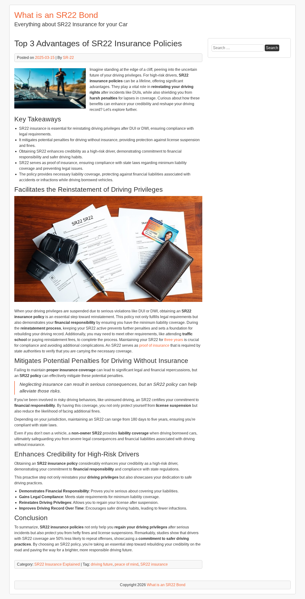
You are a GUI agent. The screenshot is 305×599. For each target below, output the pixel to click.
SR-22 (68, 58)
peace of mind (126, 564)
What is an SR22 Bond (56, 15)
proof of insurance (154, 345)
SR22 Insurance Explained (57, 564)
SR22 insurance (154, 564)
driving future (102, 564)
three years (173, 340)
